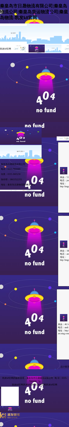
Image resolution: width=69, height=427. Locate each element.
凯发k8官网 (5, 48)
